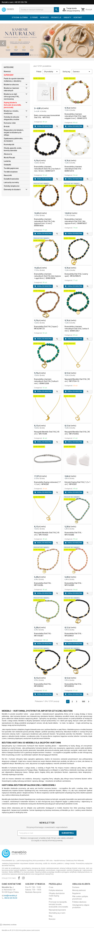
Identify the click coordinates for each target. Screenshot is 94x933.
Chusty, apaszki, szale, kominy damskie (13, 149)
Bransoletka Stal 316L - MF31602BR (73, 584)
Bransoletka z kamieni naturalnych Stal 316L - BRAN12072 (73, 169)
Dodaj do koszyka (43, 126)
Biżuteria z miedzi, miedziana (11, 112)
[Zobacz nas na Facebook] (19, 878)
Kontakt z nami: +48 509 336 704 (14, 2)
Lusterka (7, 161)
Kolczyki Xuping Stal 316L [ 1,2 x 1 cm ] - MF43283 (77, 483)
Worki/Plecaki (9, 158)
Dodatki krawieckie (11, 179)
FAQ (50, 899)
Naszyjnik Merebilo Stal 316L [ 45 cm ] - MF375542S (46, 534)
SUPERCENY (8, 75)
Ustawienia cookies (9, 925)
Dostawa (75, 887)
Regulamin (76, 893)
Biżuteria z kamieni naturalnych (11, 89)
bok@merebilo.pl (10, 896)
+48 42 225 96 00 (10, 898)
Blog (50, 916)
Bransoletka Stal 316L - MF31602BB (73, 534)
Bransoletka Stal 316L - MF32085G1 (73, 635)
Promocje (56, 17)
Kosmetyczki (9, 144)
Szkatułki (7, 165)
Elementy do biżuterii (12, 189)
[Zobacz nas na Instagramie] (23, 878)
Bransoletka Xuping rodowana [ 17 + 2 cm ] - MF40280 (47, 483)
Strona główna (20, 17)
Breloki (7, 126)
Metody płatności (79, 890)
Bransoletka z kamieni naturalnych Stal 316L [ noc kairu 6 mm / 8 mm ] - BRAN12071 (47, 169)
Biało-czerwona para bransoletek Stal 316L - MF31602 (47, 116)
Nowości (44, 17)
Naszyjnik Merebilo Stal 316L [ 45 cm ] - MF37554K (46, 433)
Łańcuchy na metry (11, 182)
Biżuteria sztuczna (11, 85)
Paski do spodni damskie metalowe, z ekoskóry (14, 80)
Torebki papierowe (11, 168)
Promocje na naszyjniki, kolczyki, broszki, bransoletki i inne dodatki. (58, 904)
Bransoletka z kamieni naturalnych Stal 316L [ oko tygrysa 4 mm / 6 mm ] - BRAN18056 (44, 222)
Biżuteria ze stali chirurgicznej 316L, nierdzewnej (11, 96)
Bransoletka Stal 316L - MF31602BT (43, 635)
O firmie (34, 17)
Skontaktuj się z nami (57, 913)
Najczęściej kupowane (57, 910)
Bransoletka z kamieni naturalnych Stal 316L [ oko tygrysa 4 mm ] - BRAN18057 (76, 221)
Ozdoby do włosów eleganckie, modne (11, 118)
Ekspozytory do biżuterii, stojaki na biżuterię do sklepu (14, 132)
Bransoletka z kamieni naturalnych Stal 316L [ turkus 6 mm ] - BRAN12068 (46, 381)
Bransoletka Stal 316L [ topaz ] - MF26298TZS (46, 328)
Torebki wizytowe (11, 172)
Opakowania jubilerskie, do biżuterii (13, 140)
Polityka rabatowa (56, 890)
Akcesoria (8, 154)
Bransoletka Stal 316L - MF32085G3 (73, 685)
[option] (47, 40)
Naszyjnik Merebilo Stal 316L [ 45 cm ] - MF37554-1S (77, 380)
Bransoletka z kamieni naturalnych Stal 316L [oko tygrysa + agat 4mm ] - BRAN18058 (47, 276)
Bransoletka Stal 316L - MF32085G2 (43, 685)
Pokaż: (39, 72)
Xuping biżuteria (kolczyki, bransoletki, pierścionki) (12, 105)
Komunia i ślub (10, 123)
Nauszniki (8, 175)
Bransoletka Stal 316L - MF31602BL (43, 584)
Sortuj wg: (66, 72)
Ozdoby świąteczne (11, 186)
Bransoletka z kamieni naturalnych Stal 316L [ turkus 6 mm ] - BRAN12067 (77, 329)
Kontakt (78, 17)
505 (83, 702)
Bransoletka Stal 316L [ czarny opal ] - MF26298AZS (76, 275)
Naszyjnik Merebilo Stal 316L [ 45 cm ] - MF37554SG (77, 433)
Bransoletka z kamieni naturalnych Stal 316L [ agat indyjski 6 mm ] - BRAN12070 (76, 116)
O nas (51, 887)
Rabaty (67, 17)
